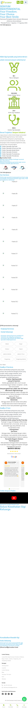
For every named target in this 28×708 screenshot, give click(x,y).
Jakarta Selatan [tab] (7, 354)
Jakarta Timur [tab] (20, 354)
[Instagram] (12, 694)
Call (17, 707)
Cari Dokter (10, 707)
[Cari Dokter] (10, 705)
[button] (1, 168)
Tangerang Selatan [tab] (21, 359)
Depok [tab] (21, 349)
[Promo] (4, 705)
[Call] (17, 705)
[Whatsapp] (24, 705)
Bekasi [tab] (7, 344)
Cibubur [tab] (7, 349)
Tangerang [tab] (7, 359)
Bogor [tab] (20, 344)
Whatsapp (24, 707)
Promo (3, 707)
